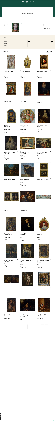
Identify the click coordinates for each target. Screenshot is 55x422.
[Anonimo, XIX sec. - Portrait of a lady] (43, 224)
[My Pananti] (53, 2)
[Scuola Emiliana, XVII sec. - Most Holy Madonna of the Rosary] (43, 278)
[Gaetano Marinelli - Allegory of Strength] (27, 116)
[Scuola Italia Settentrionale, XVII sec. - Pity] (27, 251)
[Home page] (27, 1)
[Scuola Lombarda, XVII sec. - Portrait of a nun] (11, 143)
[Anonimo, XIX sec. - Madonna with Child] (27, 88)
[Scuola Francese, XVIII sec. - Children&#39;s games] (43, 170)
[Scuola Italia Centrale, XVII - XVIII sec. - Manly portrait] (43, 88)
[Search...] (51, 37)
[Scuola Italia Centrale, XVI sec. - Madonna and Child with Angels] (11, 88)
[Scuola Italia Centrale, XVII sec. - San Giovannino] (27, 278)
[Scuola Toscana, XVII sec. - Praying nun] (43, 116)
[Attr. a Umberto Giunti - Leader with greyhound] (11, 62)
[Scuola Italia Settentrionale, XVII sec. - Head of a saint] (43, 251)
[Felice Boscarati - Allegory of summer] (27, 143)
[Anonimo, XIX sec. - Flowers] (43, 196)
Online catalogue (46, 27)
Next (49, 53)
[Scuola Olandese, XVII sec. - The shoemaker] (43, 305)
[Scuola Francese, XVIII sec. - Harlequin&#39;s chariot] (11, 170)
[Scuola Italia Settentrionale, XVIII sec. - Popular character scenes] (11, 196)
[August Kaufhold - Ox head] (27, 170)
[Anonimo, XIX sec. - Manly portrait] (27, 224)
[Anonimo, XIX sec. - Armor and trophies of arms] (11, 224)
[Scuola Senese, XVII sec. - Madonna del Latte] (43, 62)
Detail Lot (6, 132)
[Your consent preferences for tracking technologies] (53, 420)
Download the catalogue (47, 28)
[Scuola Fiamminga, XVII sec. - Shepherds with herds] (43, 143)
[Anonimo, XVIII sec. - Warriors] (11, 278)
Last (51, 53)
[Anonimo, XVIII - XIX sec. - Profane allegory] (11, 251)
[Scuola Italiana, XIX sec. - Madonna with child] (27, 62)
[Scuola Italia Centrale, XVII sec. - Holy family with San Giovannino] (11, 305)
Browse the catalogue (47, 29)
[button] (9, 41)
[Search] (40, 5)
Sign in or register (7, 77)
